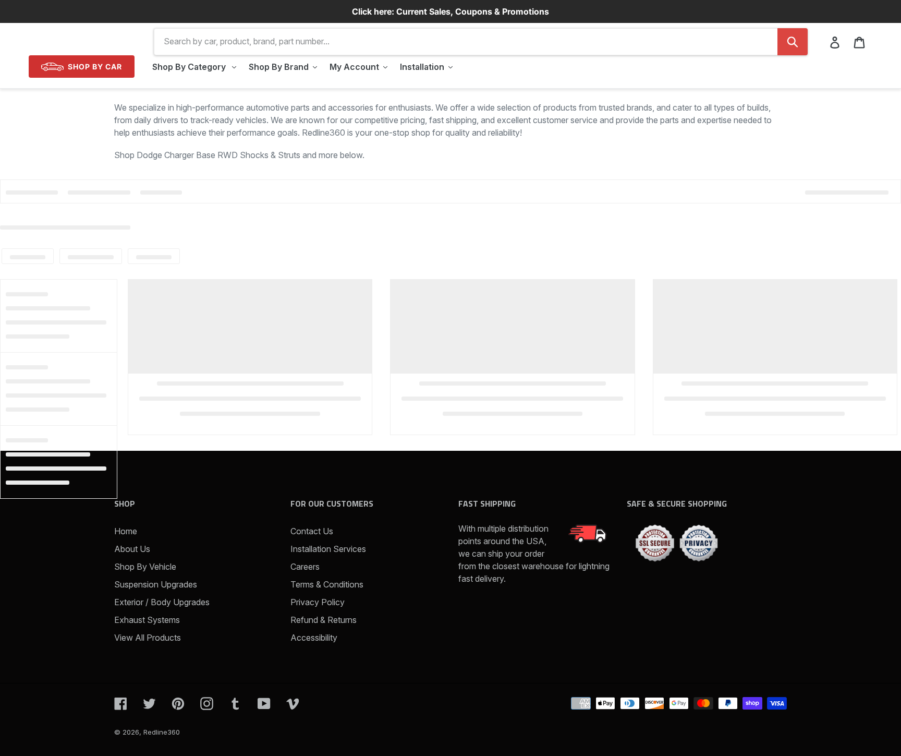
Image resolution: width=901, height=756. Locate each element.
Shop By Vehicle (145, 566)
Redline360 (161, 732)
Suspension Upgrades (155, 584)
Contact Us (311, 531)
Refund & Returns (323, 620)
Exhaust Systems (147, 620)
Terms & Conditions (326, 584)
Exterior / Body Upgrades (162, 602)
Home (125, 531)
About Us (132, 549)
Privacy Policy (317, 602)
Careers (305, 566)
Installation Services (328, 549)
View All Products (147, 637)
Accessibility (313, 637)
